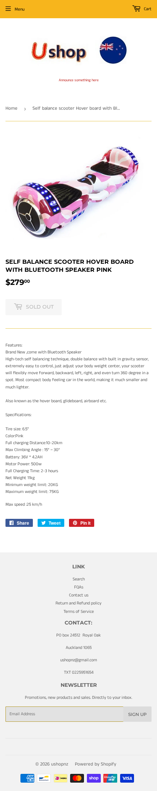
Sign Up (137, 714)
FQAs (78, 587)
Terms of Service (79, 611)
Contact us (78, 595)
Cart (147, 9)
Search (79, 579)
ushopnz (59, 764)
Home (11, 108)
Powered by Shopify (95, 764)
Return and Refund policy (78, 603)
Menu (19, 9)
